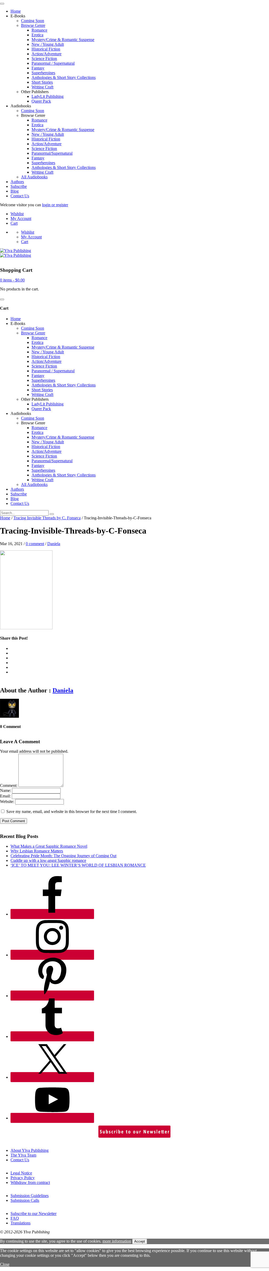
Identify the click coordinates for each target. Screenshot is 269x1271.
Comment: (8, 785)
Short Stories (42, 82)
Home (16, 11)
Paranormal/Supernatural (52, 153)
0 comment (35, 543)
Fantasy (38, 68)
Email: (5, 796)
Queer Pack (41, 101)
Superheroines (43, 73)
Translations (20, 1223)
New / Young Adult (48, 44)
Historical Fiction (46, 49)
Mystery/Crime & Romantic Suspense (63, 39)
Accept (139, 1241)
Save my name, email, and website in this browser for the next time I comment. (71, 811)
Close (4, 1264)
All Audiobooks (34, 177)
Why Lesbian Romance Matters (37, 851)
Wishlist (17, 214)
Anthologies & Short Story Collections (64, 77)
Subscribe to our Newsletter (33, 1213)
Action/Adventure (46, 54)
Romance (39, 30)
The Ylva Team (23, 1155)
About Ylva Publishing (30, 1150)
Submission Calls (25, 1200)
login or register (55, 205)
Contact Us (20, 196)
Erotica (37, 35)
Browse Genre (33, 25)
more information (116, 1241)
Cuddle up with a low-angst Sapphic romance (48, 860)
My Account (21, 218)
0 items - (12, 280)
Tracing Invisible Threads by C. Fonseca (47, 518)
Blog (15, 191)
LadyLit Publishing (48, 96)
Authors (17, 181)
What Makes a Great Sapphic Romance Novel (49, 846)
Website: (7, 801)
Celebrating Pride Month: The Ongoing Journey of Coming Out (63, 855)
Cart (14, 223)
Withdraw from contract (30, 1182)
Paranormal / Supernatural (53, 63)
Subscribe (19, 186)
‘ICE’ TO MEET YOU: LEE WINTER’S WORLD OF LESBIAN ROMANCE (78, 865)
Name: (5, 790)
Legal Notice (21, 1173)
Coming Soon (32, 20)
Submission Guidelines (30, 1195)
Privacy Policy (23, 1177)
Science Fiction (44, 58)
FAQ (15, 1218)
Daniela (53, 543)
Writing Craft (42, 87)
